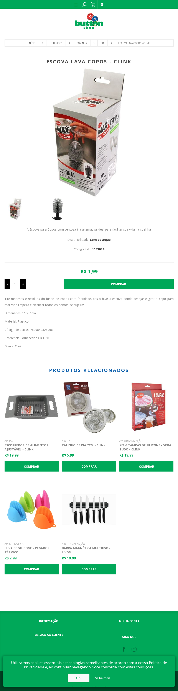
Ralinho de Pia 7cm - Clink (83, 445)
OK (78, 678)
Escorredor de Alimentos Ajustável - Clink (26, 447)
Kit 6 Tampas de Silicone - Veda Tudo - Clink (145, 447)
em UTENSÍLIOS (14, 544)
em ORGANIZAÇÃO (131, 441)
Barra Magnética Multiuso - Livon (86, 550)
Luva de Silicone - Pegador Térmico (27, 550)
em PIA (9, 441)
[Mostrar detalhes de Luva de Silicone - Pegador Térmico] (32, 509)
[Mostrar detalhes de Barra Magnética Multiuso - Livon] (89, 509)
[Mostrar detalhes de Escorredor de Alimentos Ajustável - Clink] (32, 407)
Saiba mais (102, 678)
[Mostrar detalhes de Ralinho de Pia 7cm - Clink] (89, 407)
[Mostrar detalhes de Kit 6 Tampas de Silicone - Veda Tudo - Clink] (146, 407)
